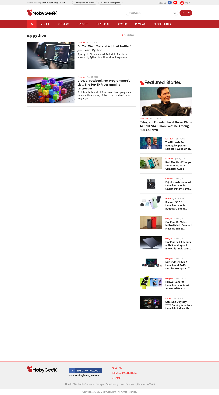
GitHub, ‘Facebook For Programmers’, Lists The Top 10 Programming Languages (103, 84)
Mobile (45, 24)
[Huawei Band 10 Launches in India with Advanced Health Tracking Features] (151, 282)
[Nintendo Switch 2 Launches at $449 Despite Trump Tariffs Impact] (151, 262)
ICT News (63, 24)
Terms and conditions (124, 373)
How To (122, 24)
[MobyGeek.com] (42, 13)
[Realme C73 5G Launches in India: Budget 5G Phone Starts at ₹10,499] (151, 202)
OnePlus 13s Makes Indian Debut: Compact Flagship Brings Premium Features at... (178, 225)
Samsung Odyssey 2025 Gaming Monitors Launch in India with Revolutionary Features (178, 305)
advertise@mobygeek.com (53, 2)
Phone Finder (162, 24)
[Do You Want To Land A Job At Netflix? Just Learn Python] (50, 55)
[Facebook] (170, 2)
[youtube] (175, 2)
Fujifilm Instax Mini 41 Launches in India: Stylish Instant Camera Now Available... (178, 185)
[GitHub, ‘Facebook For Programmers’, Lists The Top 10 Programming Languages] (50, 90)
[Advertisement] (81, 132)
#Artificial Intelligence (110, 2)
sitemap (116, 378)
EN (183, 12)
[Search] (174, 13)
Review (168, 298)
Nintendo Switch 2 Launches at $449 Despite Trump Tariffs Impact (178, 265)
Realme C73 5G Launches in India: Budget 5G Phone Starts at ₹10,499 (175, 205)
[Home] (31, 24)
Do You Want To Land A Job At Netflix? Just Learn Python (104, 48)
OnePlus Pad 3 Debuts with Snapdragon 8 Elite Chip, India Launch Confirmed (178, 245)
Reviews (140, 24)
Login (187, 2)
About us (117, 368)
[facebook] (85, 372)
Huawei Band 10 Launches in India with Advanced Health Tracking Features (178, 285)
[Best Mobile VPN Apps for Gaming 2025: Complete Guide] (151, 163)
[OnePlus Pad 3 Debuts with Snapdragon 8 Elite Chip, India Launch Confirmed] (151, 242)
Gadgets (169, 178)
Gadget (82, 24)
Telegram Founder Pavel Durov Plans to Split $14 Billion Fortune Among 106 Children (166, 126)
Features (103, 24)
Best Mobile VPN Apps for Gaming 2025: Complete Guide (178, 165)
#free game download (84, 2)
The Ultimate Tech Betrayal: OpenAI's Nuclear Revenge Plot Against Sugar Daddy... (178, 145)
